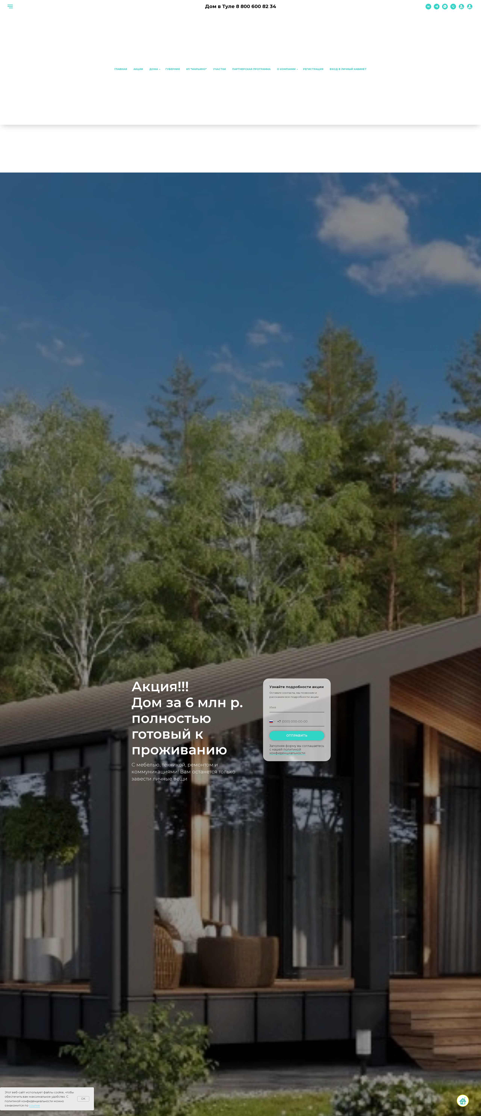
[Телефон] (453, 8)
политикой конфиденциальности (287, 751)
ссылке (34, 1105)
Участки (219, 69)
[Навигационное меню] (10, 6)
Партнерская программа (251, 69)
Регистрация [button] (313, 69)
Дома (153, 69)
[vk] (428, 8)
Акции (138, 69)
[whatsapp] (445, 8)
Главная (120, 69)
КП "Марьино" (196, 69)
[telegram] (436, 8)
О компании (286, 69)
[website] (461, 8)
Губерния (173, 69)
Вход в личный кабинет (348, 69)
